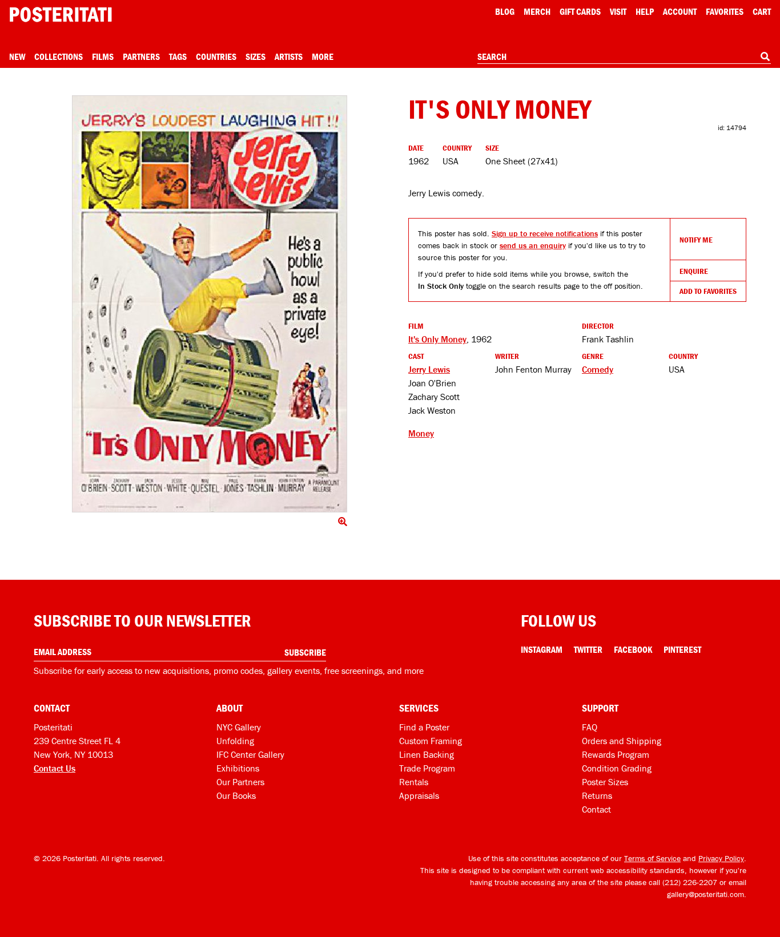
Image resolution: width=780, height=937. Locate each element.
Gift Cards (580, 11)
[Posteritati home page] (60, 14)
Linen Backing (426, 754)
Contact (596, 809)
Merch (537, 11)
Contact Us (54, 768)
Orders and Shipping (621, 740)
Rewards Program (615, 754)
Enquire (694, 271)
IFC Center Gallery (250, 754)
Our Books (236, 795)
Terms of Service (652, 858)
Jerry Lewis (429, 369)
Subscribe (305, 652)
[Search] (765, 56)
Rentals (413, 781)
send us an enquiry (533, 245)
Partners (141, 56)
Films (103, 56)
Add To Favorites (708, 291)
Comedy (597, 369)
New (17, 56)
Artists (289, 56)
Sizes (256, 56)
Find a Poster (424, 727)
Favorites (724, 11)
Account (680, 11)
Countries (216, 56)
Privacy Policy (721, 858)
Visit (618, 11)
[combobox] (624, 57)
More (322, 56)
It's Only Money (437, 339)
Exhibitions (237, 768)
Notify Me (696, 240)
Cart (762, 11)
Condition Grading (617, 768)
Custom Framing (430, 740)
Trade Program (427, 768)
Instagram (541, 649)
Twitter (588, 649)
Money (421, 433)
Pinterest (682, 649)
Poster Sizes (605, 781)
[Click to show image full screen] (209, 303)
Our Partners (240, 781)
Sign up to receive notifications (545, 233)
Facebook (633, 649)
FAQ (589, 727)
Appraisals (419, 795)
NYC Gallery (238, 727)
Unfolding (235, 740)
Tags (178, 56)
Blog (504, 11)
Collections (58, 56)
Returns (597, 795)
